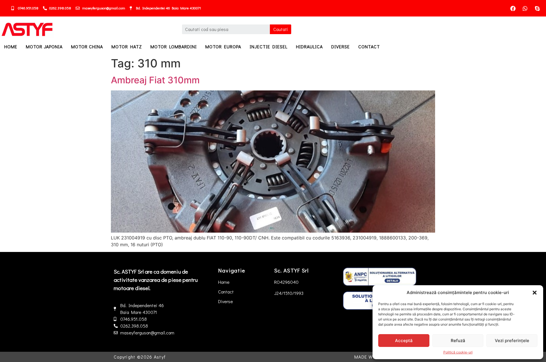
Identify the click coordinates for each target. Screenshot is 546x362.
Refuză (458, 340)
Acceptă (404, 340)
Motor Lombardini (173, 46)
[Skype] (537, 8)
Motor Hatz (126, 46)
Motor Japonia (44, 46)
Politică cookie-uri (458, 352)
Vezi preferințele (512, 340)
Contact (369, 46)
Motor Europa (223, 46)
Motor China (87, 46)
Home (10, 46)
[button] (534, 292)
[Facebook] (512, 8)
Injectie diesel (269, 46)
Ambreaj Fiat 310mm (155, 80)
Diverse (340, 46)
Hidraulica (309, 46)
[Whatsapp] (525, 8)
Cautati (280, 29)
